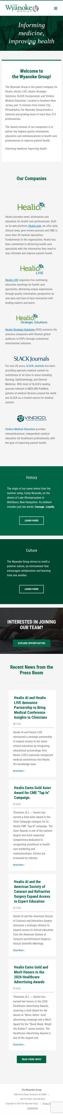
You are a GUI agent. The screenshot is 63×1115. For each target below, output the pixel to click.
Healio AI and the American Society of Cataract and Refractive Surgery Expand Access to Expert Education (32, 892)
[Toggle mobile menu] (56, 8)
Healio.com (34, 226)
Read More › (19, 770)
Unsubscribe (32, 1108)
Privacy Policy (49, 1103)
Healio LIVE (11, 280)
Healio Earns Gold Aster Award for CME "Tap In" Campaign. (32, 793)
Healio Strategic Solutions (20, 329)
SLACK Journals (35, 366)
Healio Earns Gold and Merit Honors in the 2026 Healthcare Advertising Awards (31, 974)
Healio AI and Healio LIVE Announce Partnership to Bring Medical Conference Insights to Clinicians (30, 708)
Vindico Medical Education (20, 429)
